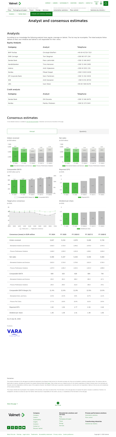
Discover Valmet (37, 428)
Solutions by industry (91, 423)
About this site (11, 434)
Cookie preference (68, 434)
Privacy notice (58, 434)
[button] (12, 14)
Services (61, 425)
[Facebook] (8, 427)
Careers (35, 417)
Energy (61, 423)
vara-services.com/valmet (32, 121)
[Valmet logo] (15, 3)
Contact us (36, 426)
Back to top (58, 405)
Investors (35, 424)
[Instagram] (12, 427)
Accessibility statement (45, 434)
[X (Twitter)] (16, 427)
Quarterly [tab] (83, 131)
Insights (35, 421)
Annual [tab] (32, 131)
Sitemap (19, 434)
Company (36, 415)
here (49, 383)
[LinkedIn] (20, 427)
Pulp (60, 416)
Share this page (11, 404)
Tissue (61, 421)
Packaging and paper (65, 419)
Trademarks (34, 434)
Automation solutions (91, 415)
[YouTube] (23, 427)
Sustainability (37, 419)
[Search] (105, 3)
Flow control (88, 417)
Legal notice (26, 434)
